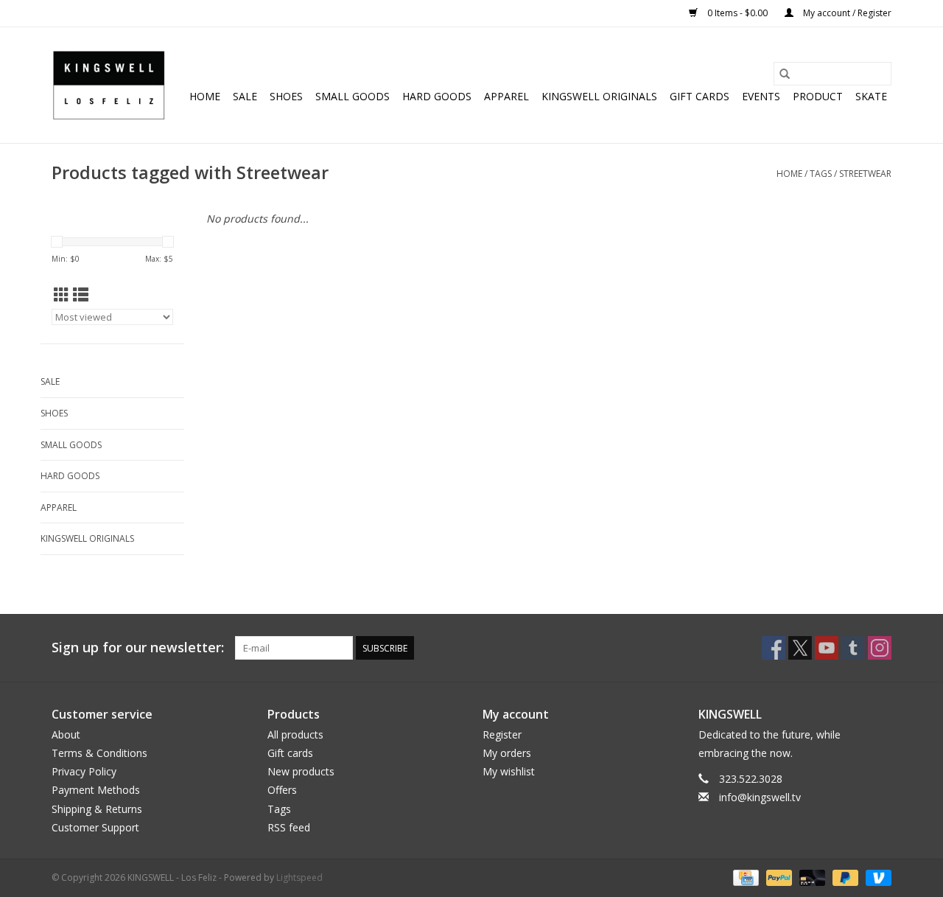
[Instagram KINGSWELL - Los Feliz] (879, 648)
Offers (282, 790)
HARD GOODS (437, 96)
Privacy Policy (84, 771)
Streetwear (865, 173)
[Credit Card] (744, 876)
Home (204, 96)
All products (295, 734)
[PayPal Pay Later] (843, 876)
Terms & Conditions (99, 753)
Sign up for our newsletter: (138, 647)
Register (502, 734)
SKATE (871, 96)
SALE (245, 96)
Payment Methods (96, 790)
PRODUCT (818, 96)
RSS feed (288, 827)
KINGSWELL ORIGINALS (599, 96)
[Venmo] (875, 876)
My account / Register (846, 13)
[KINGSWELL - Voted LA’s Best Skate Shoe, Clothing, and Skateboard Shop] (109, 85)
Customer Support (95, 827)
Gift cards (699, 96)
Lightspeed (299, 877)
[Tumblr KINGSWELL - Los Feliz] (853, 648)
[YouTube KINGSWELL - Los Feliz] (826, 648)
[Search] (785, 73)
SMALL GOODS (352, 96)
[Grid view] (61, 295)
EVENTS (761, 96)
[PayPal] (777, 876)
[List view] (80, 295)
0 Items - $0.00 (737, 13)
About (66, 734)
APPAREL (506, 96)
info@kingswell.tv (760, 797)
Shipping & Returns (97, 809)
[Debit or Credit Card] (810, 876)
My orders (507, 753)
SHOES (286, 96)
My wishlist (509, 771)
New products (300, 771)
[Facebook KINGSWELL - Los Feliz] (773, 648)
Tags (821, 173)
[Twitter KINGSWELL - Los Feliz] (800, 648)
